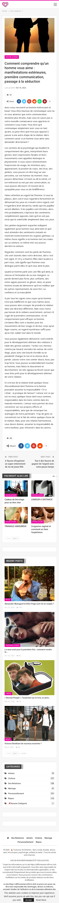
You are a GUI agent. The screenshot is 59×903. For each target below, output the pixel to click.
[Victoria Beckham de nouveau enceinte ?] (29, 723)
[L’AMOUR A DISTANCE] (42, 488)
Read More (41, 900)
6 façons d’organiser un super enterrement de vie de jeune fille (15, 463)
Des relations (12, 57)
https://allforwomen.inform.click (43, 864)
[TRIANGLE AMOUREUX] (16, 515)
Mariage (12, 788)
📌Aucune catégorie (17, 803)
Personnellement (12, 645)
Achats (11, 773)
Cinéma (8, 693)
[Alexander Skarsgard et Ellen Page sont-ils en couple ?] (29, 583)
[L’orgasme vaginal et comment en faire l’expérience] (42, 515)
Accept (28, 900)
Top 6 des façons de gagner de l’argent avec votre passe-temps (43, 463)
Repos (8, 599)
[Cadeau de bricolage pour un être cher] (16, 488)
